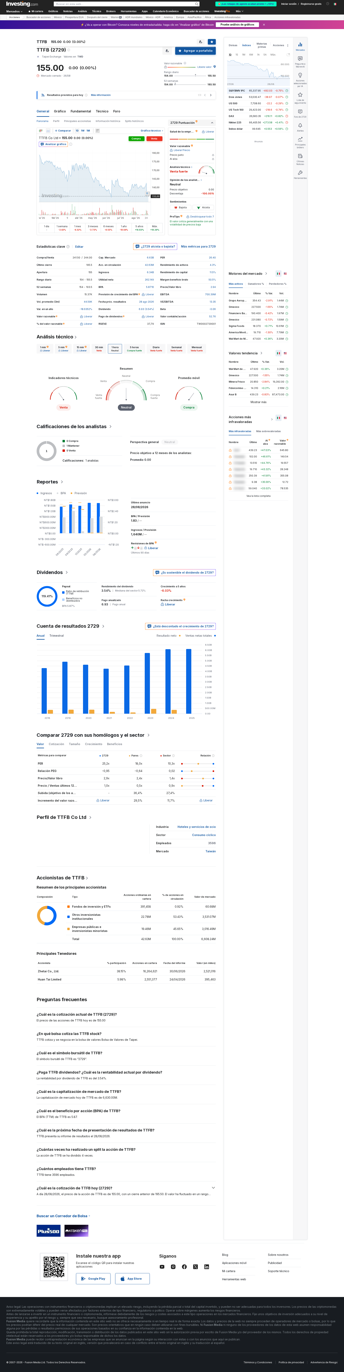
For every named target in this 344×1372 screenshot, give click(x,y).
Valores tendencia (243, 353)
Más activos (236, 283)
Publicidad (275, 1263)
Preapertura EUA (74, 17)
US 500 (233, 103)
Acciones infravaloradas (227, 17)
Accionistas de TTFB (61, 878)
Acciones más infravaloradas (240, 419)
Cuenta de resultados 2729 (68, 626)
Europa (180, 17)
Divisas (233, 45)
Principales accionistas (77, 121)
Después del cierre (97, 17)
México (58, 17)
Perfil (56, 121)
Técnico (102, 111)
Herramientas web (234, 1279)
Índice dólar (236, 128)
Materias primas (262, 45)
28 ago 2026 (146, 301)
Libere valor (204, 66)
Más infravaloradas (240, 431)
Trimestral (56, 635)
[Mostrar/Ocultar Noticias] (97, 131)
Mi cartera (228, 1271)
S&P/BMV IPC (237, 90)
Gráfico (60, 111)
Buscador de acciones (196, 11)
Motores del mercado (245, 274)
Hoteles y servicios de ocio (197, 826)
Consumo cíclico (204, 835)
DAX (231, 116)
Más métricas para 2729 (198, 246)
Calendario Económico (166, 11)
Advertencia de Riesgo (324, 1362)
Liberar (104, 800)
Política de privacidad (291, 1362)
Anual (41, 635)
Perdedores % (277, 283)
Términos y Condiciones (257, 1362)
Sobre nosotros (278, 1254)
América (168, 17)
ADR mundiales (133, 17)
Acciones (14, 17)
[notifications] (327, 4)
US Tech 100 (236, 109)
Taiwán (210, 851)
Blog (225, 1254)
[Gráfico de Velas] (40, 131)
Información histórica (108, 121)
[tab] (45, 349)
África (208, 17)
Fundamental (81, 111)
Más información (100, 95)
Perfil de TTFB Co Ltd (61, 817)
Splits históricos (134, 121)
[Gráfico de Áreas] (48, 131)
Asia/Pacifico (194, 17)
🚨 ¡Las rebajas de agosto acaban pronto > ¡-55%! (246, 4)
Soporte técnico (278, 1271)
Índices (246, 45)
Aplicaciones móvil (234, 1263)
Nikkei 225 (235, 122)
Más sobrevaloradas (268, 431)
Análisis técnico (55, 337)
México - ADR (153, 17)
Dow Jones (235, 96)
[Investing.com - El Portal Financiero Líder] (22, 4)
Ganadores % (256, 283)
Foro (116, 111)
